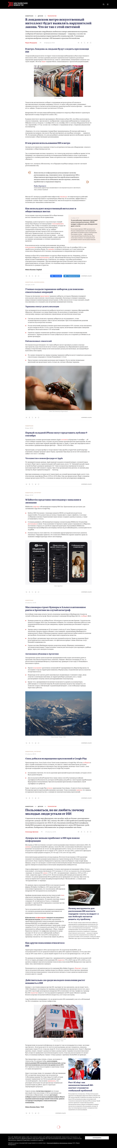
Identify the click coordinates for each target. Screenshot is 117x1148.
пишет (43, 61)
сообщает (84, 616)
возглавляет (37, 668)
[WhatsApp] (90, 43)
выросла (61, 960)
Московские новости (18, 4)
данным (51, 249)
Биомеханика (39, 282)
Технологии (52, 16)
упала (45, 873)
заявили (79, 790)
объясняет (77, 968)
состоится (64, 440)
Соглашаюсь (97, 1138)
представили (44, 296)
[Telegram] (87, 43)
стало (62, 895)
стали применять (58, 224)
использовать (44, 257)
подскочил (34, 993)
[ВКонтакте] (78, 43)
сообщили (86, 763)
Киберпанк (29, 16)
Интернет (37, 492)
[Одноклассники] (81, 43)
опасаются (63, 197)
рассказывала (32, 524)
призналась (52, 1081)
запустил (36, 507)
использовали (30, 247)
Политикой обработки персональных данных (59, 1143)
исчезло (50, 788)
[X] (84, 43)
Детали (40, 16)
